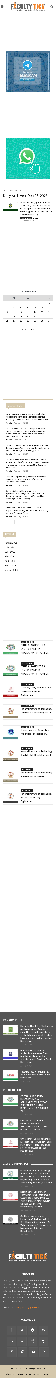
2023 (12, 190)
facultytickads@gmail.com (27, 1307)
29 (42, 320)
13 (28, 312)
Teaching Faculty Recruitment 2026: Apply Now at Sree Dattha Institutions (35, 1075)
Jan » (31, 329)
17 (6, 316)
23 (49, 316)
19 (21, 316)
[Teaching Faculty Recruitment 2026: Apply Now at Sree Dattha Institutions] (10, 1075)
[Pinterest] (22, 1341)
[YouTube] (33, 1352)
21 (35, 316)
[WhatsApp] (12, 1352)
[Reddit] (32, 1341)
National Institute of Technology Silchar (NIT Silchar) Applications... (36, 797)
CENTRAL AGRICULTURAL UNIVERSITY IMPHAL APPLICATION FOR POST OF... (35, 649)
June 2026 (10, 551)
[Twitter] (22, 1330)
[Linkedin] (11, 1341)
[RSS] (44, 1352)
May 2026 (10, 556)
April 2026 (10, 561)
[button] (50, 6)
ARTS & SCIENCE (27, 642)
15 (42, 312)
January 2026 (11, 570)
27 (28, 320)
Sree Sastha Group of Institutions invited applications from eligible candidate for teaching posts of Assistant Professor (27, 510)
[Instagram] (22, 1352)
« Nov (25, 329)
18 (14, 316)
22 (42, 316)
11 (14, 312)
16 (49, 312)
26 (21, 320)
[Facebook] (11, 1330)
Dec (18, 190)
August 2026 (11, 542)
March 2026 (11, 565)
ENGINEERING (26, 218)
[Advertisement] (28, 32)
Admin (36, 218)
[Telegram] (32, 1330)
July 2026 (9, 547)
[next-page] (13, 522)
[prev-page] (8, 522)
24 (6, 320)
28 (35, 320)
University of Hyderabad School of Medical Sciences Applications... (36, 691)
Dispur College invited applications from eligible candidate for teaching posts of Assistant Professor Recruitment (26, 479)
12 (21, 312)
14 (35, 312)
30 (49, 320)
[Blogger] (43, 1330)
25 (23, 190)
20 (28, 316)
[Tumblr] (43, 1341)
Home (5, 190)
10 (6, 312)
